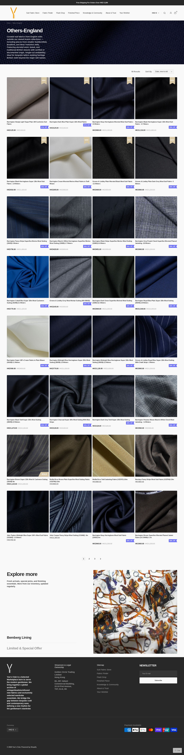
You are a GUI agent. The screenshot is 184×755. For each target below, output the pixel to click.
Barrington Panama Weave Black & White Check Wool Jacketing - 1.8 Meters (154, 421)
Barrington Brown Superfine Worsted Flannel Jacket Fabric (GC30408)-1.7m (154, 536)
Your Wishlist (102, 692)
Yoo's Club (16, 747)
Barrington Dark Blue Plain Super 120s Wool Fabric (68, 122)
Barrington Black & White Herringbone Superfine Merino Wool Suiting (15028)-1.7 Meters (70, 242)
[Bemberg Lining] (135, 612)
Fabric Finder (102, 673)
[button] (165, 12)
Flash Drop (101, 677)
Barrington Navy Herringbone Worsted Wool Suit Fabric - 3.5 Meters (113, 123)
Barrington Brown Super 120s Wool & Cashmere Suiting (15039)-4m (27, 480)
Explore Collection (109, 648)
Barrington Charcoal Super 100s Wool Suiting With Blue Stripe (70, 421)
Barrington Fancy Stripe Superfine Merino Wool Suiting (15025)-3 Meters (27, 242)
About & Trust (103, 688)
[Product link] (28, 105)
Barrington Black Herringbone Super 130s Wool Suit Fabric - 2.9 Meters (26, 182)
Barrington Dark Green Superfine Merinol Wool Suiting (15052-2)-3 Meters (112, 302)
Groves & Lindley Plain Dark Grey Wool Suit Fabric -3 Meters (154, 182)
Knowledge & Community (108, 685)
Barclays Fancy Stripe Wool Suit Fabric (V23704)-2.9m (154, 479)
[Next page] (100, 559)
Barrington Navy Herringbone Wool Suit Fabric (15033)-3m (109, 536)
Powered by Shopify (29, 747)
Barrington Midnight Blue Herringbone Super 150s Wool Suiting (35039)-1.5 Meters (70, 361)
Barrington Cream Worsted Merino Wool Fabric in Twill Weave (69, 182)
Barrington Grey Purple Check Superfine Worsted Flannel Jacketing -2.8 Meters (156, 242)
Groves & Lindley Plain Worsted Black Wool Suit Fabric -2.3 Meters (112, 182)
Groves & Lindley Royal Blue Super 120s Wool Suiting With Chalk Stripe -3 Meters (154, 361)
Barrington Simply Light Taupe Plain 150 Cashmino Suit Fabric (27, 123)
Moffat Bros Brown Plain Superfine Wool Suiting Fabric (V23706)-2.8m (70, 480)
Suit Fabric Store (104, 670)
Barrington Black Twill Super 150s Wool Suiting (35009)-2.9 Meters (24, 421)
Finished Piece (103, 681)
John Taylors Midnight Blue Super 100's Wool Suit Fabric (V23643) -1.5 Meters (27, 536)
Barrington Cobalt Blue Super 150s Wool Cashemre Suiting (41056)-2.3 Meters (25, 302)
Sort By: (148, 71)
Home (9, 23)
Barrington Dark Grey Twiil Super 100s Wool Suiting (111, 420)
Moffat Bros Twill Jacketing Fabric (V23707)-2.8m (110, 479)
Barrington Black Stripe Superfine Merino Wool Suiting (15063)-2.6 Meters (112, 242)
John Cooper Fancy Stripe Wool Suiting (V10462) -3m (69, 535)
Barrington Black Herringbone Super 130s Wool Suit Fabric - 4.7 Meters (154, 123)
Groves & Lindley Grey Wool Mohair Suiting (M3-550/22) (70, 301)
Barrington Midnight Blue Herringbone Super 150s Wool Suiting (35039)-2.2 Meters (112, 361)
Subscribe (158, 680)
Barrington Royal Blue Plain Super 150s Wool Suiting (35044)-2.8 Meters (154, 302)
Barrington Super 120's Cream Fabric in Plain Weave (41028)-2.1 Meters (26, 361)
